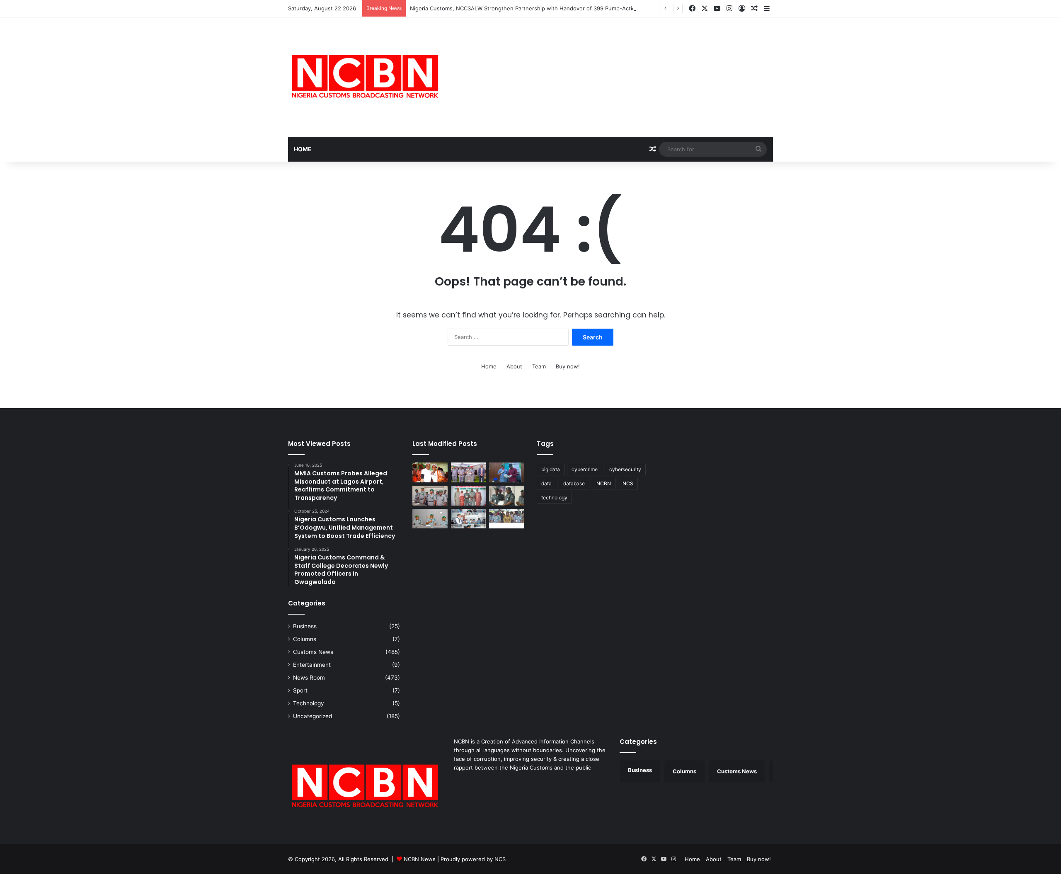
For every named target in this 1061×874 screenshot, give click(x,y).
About (514, 366)
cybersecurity (625, 469)
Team (539, 366)
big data (550, 469)
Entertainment (312, 664)
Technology (308, 703)
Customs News (313, 652)
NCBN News (420, 859)
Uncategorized (312, 716)
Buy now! (568, 366)
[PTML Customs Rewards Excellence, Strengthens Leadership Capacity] (506, 496)
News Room (309, 677)
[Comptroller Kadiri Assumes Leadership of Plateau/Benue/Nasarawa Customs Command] (430, 496)
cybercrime (585, 469)
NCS (628, 483)
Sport (300, 690)
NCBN (603, 483)
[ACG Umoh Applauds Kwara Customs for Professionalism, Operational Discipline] (468, 519)
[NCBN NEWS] (364, 77)
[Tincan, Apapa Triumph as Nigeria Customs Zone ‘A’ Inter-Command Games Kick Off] (430, 472)
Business (305, 626)
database (574, 483)
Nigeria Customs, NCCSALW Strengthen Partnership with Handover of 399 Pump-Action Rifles (532, 8)
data (546, 483)
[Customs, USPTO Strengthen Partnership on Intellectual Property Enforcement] (506, 519)
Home (303, 149)
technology (554, 497)
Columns (304, 639)
